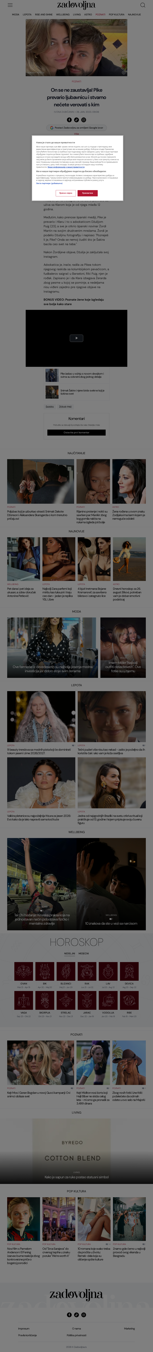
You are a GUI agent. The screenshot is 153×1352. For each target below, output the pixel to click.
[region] (77, 168)
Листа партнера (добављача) (49, 183)
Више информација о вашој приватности (66, 167)
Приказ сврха (65, 193)
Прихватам (87, 193)
